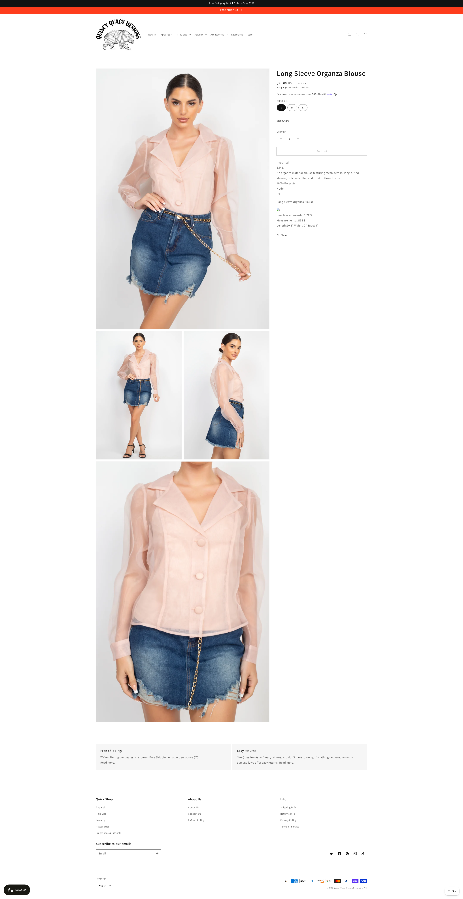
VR (365, 888)
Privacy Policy (288, 820)
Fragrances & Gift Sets (108, 833)
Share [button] (284, 235)
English (102, 885)
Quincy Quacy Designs (343, 888)
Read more (286, 762)
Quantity (281, 131)
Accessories (102, 826)
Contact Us (194, 813)
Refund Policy (196, 820)
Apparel (100, 807)
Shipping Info (288, 807)
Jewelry (100, 820)
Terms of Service (289, 826)
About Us (193, 807)
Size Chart (283, 120)
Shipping (281, 87)
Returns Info (287, 813)
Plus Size (101, 813)
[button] (349, 35)
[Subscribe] (157, 854)
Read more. (107, 762)
